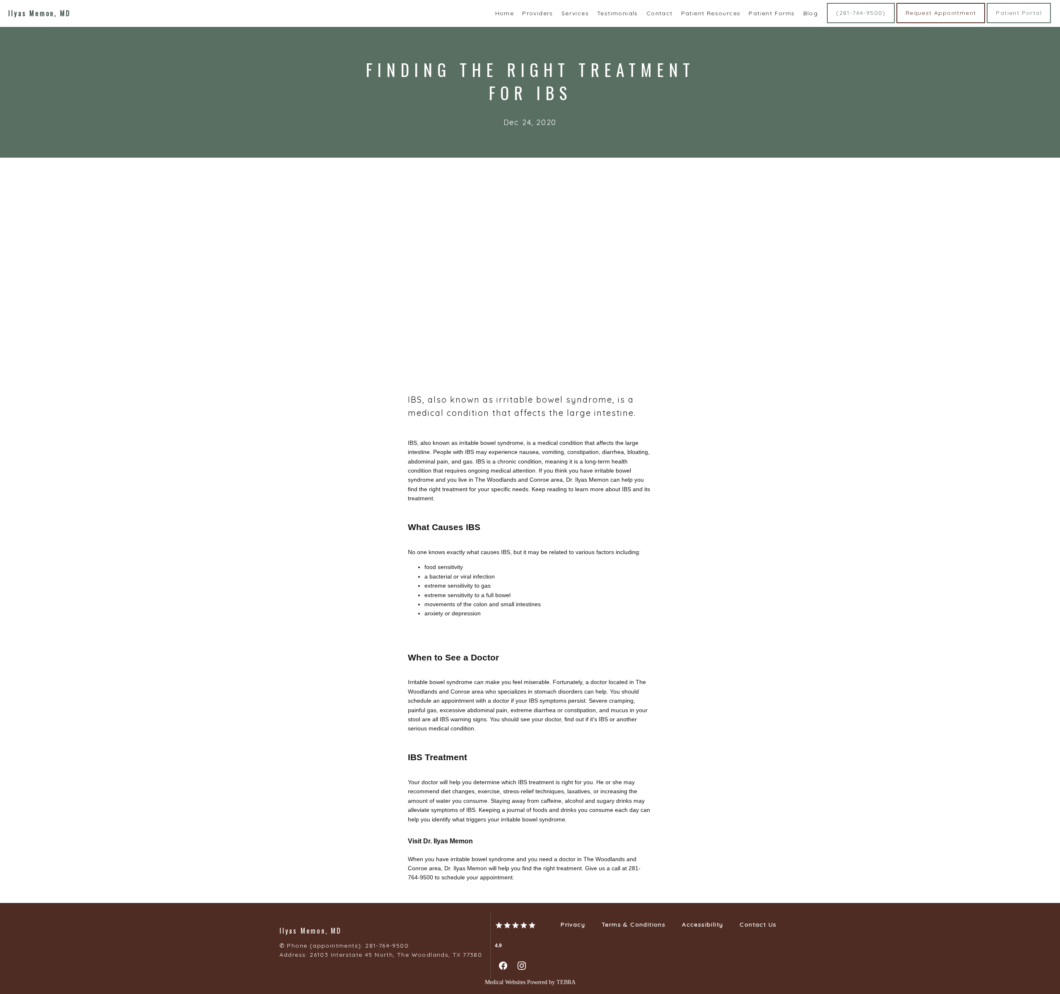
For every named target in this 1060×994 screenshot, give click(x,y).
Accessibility (702, 924)
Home (504, 13)
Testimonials (617, 13)
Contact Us (758, 924)
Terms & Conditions (633, 924)
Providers (537, 13)
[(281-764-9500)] (861, 22)
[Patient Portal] (1019, 22)
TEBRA (566, 982)
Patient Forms (772, 13)
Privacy (573, 924)
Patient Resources (711, 13)
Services (575, 13)
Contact (659, 13)
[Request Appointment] (941, 22)
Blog (810, 13)
